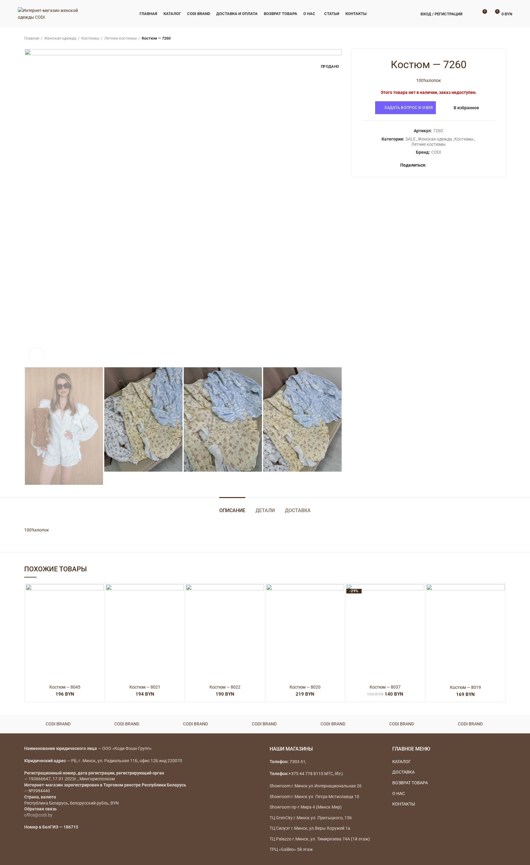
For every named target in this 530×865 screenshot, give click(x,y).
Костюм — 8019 (465, 687)
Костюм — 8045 (64, 687)
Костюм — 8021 (144, 687)
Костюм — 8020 (305, 687)
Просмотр (99, 622)
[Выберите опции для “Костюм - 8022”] (259, 608)
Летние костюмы (120, 38)
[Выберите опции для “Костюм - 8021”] (179, 608)
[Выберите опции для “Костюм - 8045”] (99, 608)
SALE (410, 139)
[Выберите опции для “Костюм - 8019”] (500, 608)
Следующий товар (503, 38)
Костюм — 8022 (224, 687)
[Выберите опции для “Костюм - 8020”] (339, 608)
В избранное (466, 108)
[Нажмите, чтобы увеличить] (36, 355)
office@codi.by (38, 815)
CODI (436, 152)
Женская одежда (60, 38)
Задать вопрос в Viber (408, 107)
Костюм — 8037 (385, 687)
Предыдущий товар (490, 38)
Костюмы (90, 38)
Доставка (298, 510)
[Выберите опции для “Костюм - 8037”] (419, 608)
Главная (31, 38)
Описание (232, 510)
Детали (265, 510)
